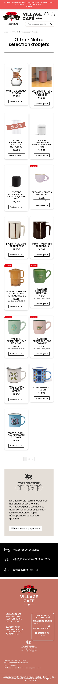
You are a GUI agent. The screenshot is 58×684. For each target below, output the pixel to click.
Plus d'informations (16, 155)
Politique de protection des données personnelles (22, 668)
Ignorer (29, 6)
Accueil (6, 32)
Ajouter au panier (16, 101)
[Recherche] (51, 24)
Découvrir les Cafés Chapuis (15, 660)
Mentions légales (10, 665)
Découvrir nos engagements (25, 528)
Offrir (14, 32)
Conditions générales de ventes (16, 663)
